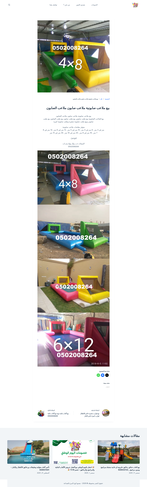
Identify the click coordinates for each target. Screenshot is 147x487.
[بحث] (9, 5)
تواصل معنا (53, 5)
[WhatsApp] (60, 401)
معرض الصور (80, 5)
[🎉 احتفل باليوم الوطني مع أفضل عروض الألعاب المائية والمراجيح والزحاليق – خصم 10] (73, 452)
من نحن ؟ (66, 5)
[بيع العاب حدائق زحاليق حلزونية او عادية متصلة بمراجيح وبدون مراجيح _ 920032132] (119, 452)
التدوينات (94, 5)
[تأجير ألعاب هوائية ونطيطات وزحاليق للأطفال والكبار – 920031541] (28, 452)
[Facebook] (87, 401)
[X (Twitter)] (78, 401)
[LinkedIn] (69, 401)
